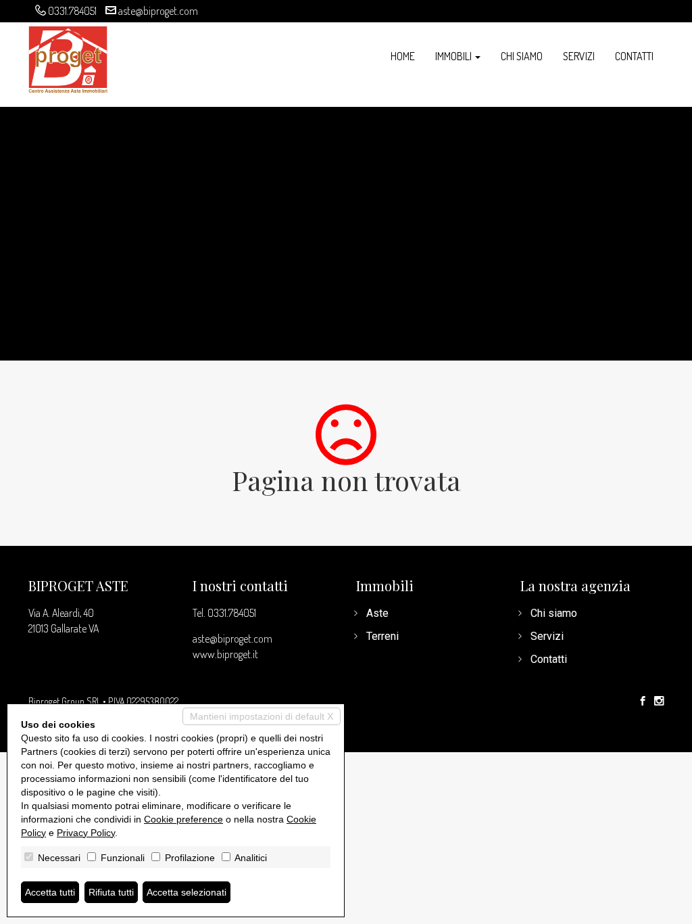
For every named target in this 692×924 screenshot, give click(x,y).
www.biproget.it (225, 654)
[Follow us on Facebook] (642, 701)
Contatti (634, 56)
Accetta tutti (50, 892)
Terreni (382, 636)
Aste (377, 613)
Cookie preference (183, 819)
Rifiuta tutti (111, 892)
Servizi (579, 56)
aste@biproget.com (158, 11)
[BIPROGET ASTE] (67, 57)
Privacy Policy (86, 832)
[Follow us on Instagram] (659, 701)
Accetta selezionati (186, 892)
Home (403, 56)
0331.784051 (72, 11)
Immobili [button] (454, 56)
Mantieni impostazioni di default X (261, 716)
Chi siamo (522, 56)
